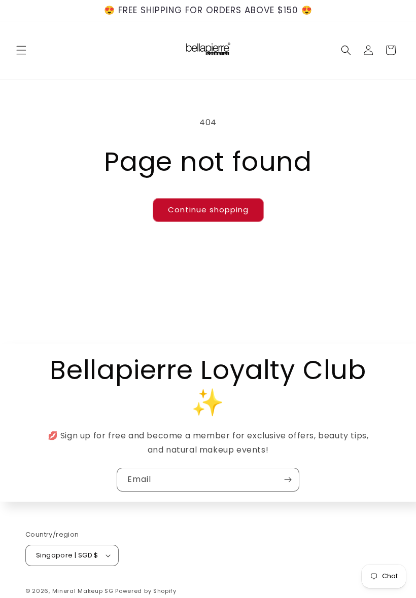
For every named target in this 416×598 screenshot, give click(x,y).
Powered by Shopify (146, 591)
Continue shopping (208, 209)
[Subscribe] (287, 480)
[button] (21, 50)
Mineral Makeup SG (83, 591)
